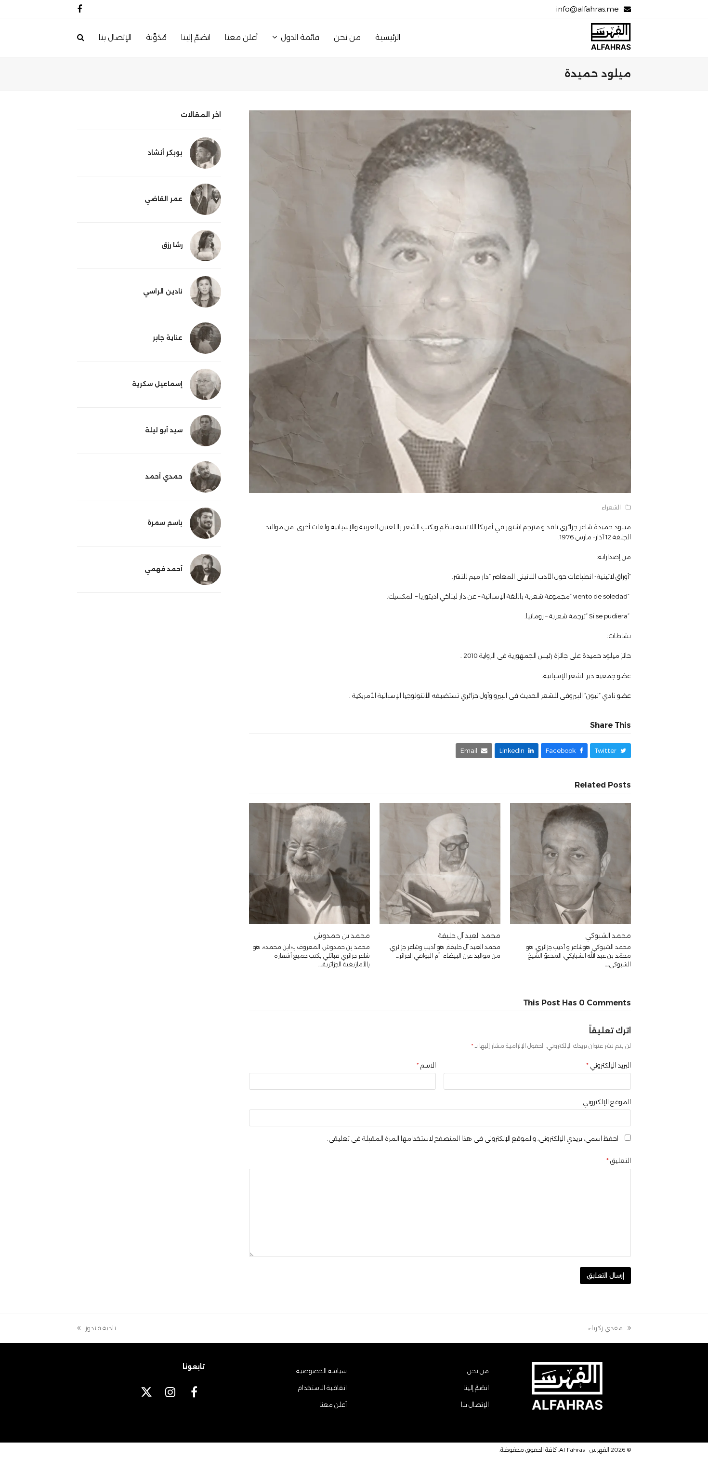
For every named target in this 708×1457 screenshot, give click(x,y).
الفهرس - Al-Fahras (584, 1449)
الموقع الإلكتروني (607, 1102)
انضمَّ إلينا (476, 1387)
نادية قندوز (100, 1328)
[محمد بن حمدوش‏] (309, 863)
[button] (81, 38)
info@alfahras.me (587, 8)
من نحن (478, 1371)
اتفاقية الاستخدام (322, 1387)
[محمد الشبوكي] (570, 863)
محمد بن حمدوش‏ (342, 935)
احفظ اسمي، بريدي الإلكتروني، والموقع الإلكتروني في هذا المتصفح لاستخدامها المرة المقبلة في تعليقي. (472, 1138)
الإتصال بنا (475, 1404)
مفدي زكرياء (609, 1328)
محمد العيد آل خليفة (469, 935)
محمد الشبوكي (608, 935)
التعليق (618, 1160)
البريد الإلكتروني (608, 1065)
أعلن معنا (333, 1404)
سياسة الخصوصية (321, 1371)
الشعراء (611, 507)
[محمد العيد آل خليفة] (440, 863)
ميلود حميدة (612, 527)
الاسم (426, 1065)
